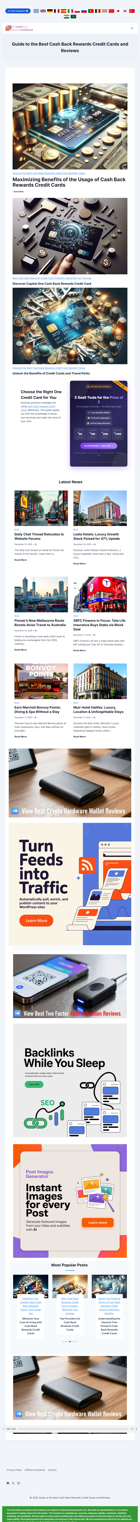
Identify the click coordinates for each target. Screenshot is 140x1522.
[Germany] (50, 11)
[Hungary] (104, 11)
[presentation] (70, 126)
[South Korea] (125, 11)
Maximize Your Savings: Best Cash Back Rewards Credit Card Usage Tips (30, 1306)
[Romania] (97, 11)
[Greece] (36, 11)
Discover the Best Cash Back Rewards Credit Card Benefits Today (49, 173)
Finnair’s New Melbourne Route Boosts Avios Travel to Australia (40, 623)
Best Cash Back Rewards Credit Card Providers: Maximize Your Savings (52, 278)
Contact (52, 1470)
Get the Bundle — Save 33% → (98, 445)
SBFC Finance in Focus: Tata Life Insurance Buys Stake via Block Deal (99, 625)
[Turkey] (132, 11)
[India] (66, 16)
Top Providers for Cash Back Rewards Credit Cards (70, 1324)
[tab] (63, 1341)
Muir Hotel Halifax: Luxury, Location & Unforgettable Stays (98, 709)
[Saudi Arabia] (73, 16)
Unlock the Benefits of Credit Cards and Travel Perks (51, 373)
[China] (111, 11)
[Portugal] (91, 11)
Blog (16, 529)
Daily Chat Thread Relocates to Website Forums (39, 536)
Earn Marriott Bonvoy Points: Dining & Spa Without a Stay (37, 709)
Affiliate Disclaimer (35, 1470)
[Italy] (70, 11)
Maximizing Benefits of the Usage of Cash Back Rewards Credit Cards (69, 182)
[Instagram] (18, 1483)
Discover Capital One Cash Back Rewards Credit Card (52, 283)
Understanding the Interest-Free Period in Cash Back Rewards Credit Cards (109, 1326)
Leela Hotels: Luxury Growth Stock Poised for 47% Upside (96, 536)
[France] (56, 11)
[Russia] (84, 11)
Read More (19, 192)
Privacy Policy (14, 1470)
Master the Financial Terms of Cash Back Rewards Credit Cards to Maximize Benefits (109, 1306)
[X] (13, 1483)
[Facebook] (7, 1483)
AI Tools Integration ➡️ (18, 11)
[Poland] (77, 11)
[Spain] (63, 11)
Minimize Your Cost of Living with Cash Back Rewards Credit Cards (31, 1326)
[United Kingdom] (43, 11)
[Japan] (118, 11)
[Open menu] (132, 28)
